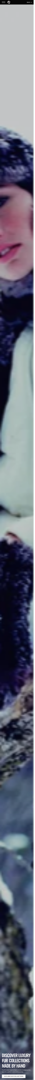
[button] (4, 2)
